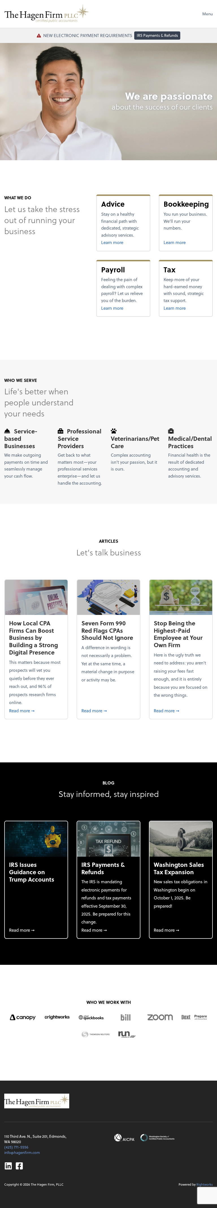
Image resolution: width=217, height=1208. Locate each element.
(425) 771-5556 (16, 1147)
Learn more (123, 242)
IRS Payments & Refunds (157, 35)
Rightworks (204, 1184)
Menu (207, 14)
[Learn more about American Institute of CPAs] (124, 1137)
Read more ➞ (36, 710)
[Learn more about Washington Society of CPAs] (157, 1137)
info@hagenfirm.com (22, 1152)
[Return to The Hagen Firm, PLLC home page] (46, 13)
